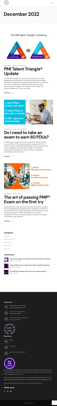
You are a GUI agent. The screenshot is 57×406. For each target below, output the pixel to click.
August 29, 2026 (15, 260)
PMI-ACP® (7, 242)
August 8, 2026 (15, 267)
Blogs (11, 340)
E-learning (12, 346)
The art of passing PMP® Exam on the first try (27, 199)
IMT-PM (32, 403)
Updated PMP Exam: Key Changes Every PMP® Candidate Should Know (30, 265)
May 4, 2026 (14, 273)
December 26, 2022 (10, 129)
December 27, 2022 (10, 65)
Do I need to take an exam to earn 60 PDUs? (26, 135)
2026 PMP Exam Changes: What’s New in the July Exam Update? (28, 271)
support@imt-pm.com (19, 307)
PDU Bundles (22, 65)
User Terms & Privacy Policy (17, 352)
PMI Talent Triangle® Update (23, 71)
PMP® (19, 193)
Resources (8, 336)
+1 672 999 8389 (21, 305)
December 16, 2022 (10, 193)
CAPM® (6, 236)
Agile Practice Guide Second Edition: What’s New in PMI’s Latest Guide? (30, 259)
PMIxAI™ (6, 245)
